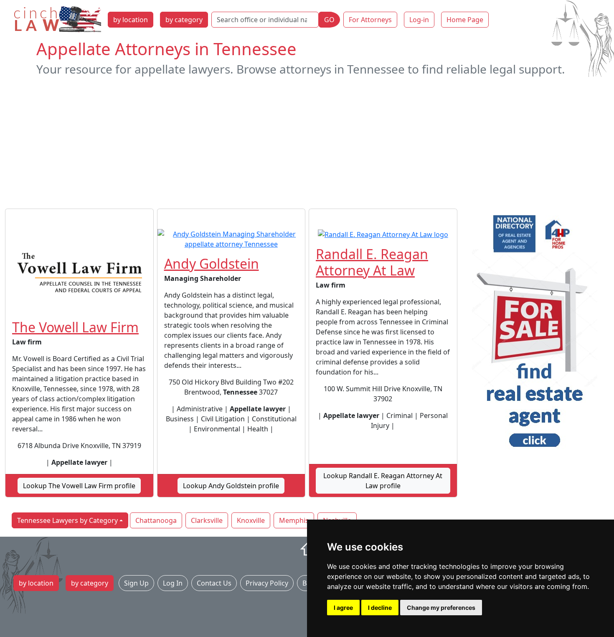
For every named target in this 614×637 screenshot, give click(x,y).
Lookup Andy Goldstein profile (231, 485)
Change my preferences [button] (441, 607)
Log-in (419, 19)
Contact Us (214, 583)
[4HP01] (535, 334)
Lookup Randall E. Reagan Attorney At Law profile (382, 480)
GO (329, 19)
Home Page (465, 19)
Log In (173, 583)
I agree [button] (343, 607)
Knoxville (251, 520)
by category (184, 19)
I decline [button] (380, 607)
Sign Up (136, 583)
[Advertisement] (307, 142)
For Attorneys (370, 19)
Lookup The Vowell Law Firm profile (79, 485)
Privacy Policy (267, 583)
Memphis (294, 520)
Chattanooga (156, 520)
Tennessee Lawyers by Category (67, 520)
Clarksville (207, 520)
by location (130, 19)
